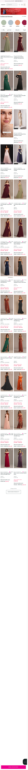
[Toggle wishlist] (11, 33)
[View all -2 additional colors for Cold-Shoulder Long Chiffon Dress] (0, 201)
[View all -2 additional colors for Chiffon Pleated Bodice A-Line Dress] (0, 53)
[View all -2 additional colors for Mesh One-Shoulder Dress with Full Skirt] (0, 431)
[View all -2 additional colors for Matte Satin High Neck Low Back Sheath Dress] (0, 92)
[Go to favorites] (19, 5)
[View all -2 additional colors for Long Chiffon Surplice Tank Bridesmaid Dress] (0, 239)
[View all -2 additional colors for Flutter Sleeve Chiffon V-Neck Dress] (0, 316)
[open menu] (24, 4)
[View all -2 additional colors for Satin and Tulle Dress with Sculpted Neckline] (0, 165)
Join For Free (17, 1)
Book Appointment (13, 767)
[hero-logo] (3, 4)
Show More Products (13, 491)
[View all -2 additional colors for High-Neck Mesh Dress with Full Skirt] (0, 392)
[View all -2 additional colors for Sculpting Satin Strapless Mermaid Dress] (0, 277)
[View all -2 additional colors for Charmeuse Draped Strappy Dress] (0, 354)
